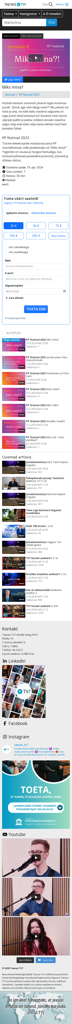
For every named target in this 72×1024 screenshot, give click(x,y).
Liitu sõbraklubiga (19, 247)
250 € (36, 235)
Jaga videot (14, 79)
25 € (13, 226)
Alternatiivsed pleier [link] (31, 36)
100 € (13, 235)
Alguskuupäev (14, 285)
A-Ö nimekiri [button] (52, 14)
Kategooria (28, 14)
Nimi (8, 260)
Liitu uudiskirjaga (18, 252)
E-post (9, 273)
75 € (58, 226)
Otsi (51, 22)
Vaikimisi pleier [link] (11, 36)
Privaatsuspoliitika (15, 318)
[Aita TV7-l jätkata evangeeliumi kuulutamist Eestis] (36, 794)
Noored (10, 95)
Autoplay (13, 333)
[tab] (17, 213)
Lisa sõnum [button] (15, 298)
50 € (36, 226)
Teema (9, 14)
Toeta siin (36, 309)
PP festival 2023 (29, 95)
